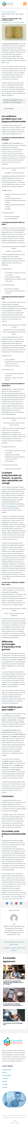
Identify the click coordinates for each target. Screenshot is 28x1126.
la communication (16, 102)
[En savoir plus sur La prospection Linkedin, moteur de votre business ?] (14, 994)
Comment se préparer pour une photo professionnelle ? (14, 942)
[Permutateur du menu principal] (24, 3)
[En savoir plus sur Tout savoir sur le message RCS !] (14, 1015)
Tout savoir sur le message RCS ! (12, 1023)
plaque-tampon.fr (12, 506)
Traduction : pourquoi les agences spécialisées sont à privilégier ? (13, 982)
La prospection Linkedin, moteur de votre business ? (14, 948)
